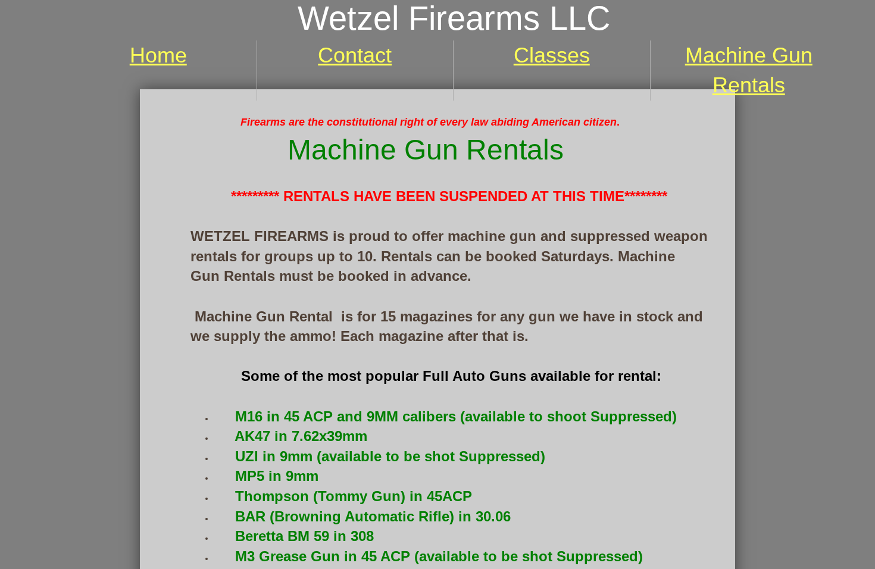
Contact (355, 55)
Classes (552, 55)
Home (158, 55)
